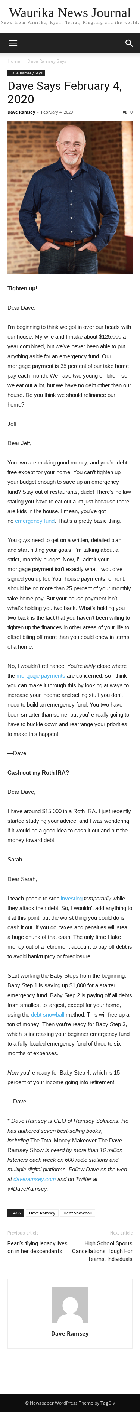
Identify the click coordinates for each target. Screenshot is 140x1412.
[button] (129, 43)
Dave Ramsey (21, 112)
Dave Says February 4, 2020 (64, 92)
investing (72, 898)
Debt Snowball (77, 1213)
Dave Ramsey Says (46, 61)
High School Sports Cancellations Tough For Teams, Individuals (102, 1251)
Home (13, 61)
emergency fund (35, 521)
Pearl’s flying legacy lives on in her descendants (37, 1247)
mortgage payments (40, 675)
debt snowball (47, 1014)
